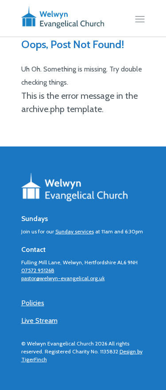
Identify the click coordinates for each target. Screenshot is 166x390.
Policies (32, 303)
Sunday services (74, 231)
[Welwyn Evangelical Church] (62, 19)
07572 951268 (37, 270)
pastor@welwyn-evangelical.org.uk (63, 278)
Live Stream (39, 320)
